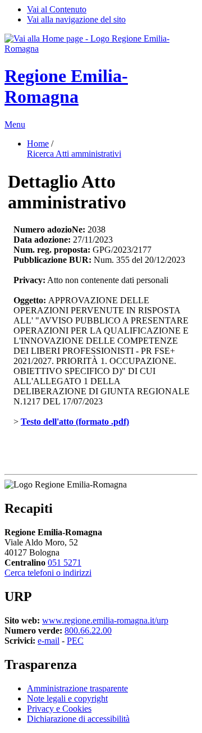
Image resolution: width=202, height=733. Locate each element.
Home (38, 143)
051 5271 (64, 562)
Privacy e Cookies (59, 708)
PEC (75, 640)
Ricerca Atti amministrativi (74, 153)
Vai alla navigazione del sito (76, 19)
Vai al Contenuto (56, 9)
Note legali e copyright (67, 698)
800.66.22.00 (88, 630)
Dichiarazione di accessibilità (78, 718)
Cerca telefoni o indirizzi (47, 572)
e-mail (48, 640)
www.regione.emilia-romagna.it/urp (105, 620)
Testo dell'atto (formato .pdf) (75, 421)
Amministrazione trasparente (77, 688)
